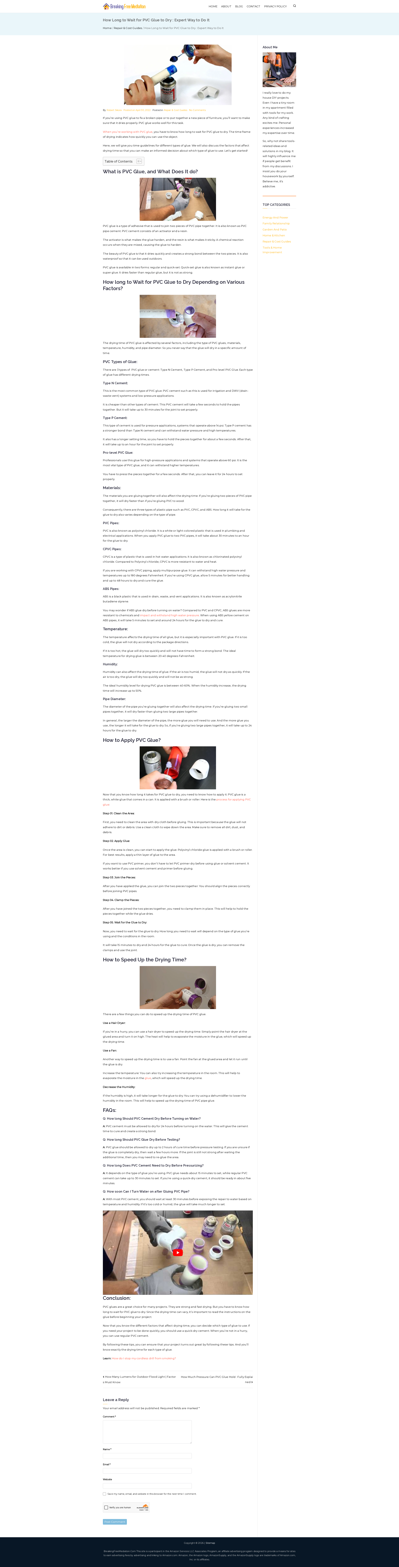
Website (107, 1479)
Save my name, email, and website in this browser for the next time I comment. (152, 1494)
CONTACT (253, 6)
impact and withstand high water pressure (169, 615)
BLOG (239, 6)
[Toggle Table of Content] (137, 161)
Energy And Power (275, 217)
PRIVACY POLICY (275, 6)
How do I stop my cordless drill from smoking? (144, 1358)
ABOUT (226, 6)
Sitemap (210, 1543)
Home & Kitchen (274, 235)
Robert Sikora (114, 110)
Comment (109, 1416)
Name (107, 1449)
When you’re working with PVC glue (128, 131)
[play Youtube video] (178, 1253)
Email (107, 1464)
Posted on (137, 110)
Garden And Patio (275, 229)
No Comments (197, 110)
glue (148, 1078)
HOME (213, 6)
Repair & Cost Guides (175, 110)
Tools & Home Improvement (272, 250)
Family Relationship (276, 223)
